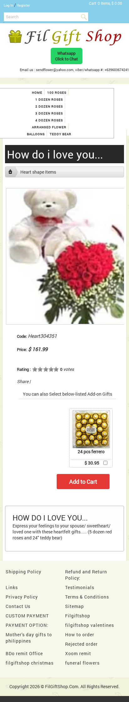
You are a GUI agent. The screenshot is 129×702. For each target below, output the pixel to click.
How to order (79, 635)
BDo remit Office (24, 653)
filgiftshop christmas (30, 663)
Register (23, 5)
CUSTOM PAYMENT (27, 616)
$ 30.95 (92, 463)
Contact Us (18, 606)
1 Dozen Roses (49, 100)
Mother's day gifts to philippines (29, 638)
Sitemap (74, 606)
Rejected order (81, 644)
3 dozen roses (49, 113)
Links (12, 587)
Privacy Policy (22, 597)
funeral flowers (82, 663)
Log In (8, 5)
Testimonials (79, 587)
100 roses (56, 93)
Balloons (36, 134)
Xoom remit (78, 653)
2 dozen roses (49, 106)
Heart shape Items (38, 172)
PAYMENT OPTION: (27, 625)
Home (37, 93)
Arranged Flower (49, 127)
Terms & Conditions (87, 597)
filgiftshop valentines (89, 625)
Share (22, 381)
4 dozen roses (49, 120)
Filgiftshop (77, 616)
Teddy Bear (60, 134)
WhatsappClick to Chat (66, 56)
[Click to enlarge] (91, 429)
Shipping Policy (23, 572)
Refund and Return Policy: (86, 575)
